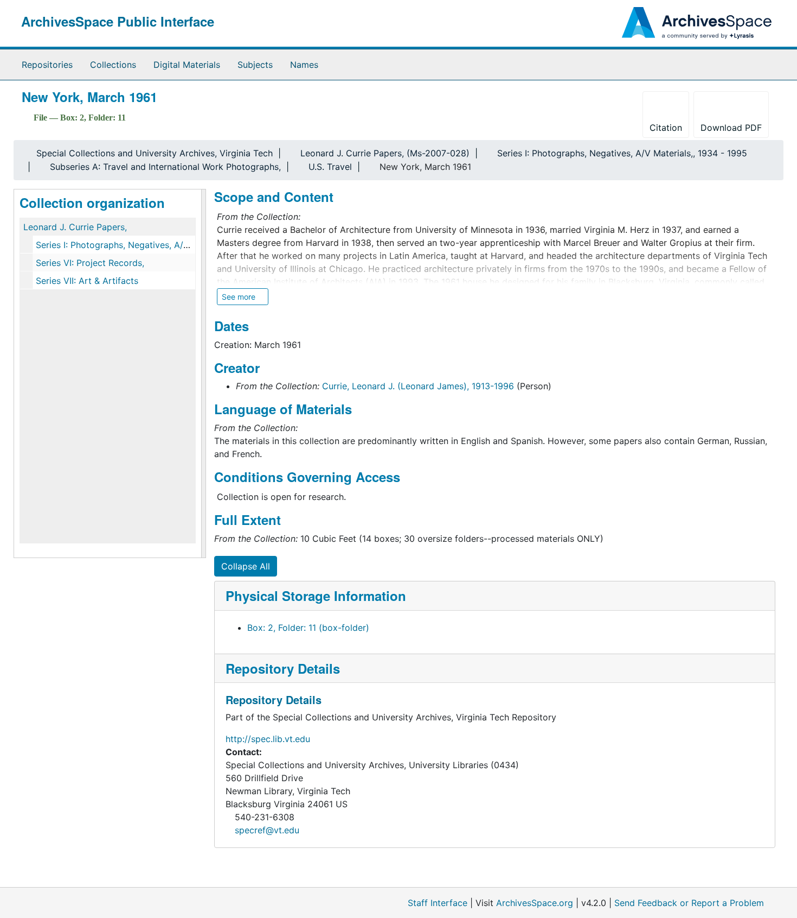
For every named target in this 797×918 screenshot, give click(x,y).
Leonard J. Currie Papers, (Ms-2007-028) (385, 153)
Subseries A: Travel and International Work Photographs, (165, 166)
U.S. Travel (330, 166)
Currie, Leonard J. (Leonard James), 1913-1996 (418, 386)
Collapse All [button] (245, 566)
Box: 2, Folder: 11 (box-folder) (308, 627)
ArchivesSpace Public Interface (117, 21)
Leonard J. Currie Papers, (75, 226)
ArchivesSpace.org (534, 902)
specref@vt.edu (267, 830)
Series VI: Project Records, (90, 262)
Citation (666, 127)
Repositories (47, 64)
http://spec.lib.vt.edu (268, 738)
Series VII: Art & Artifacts (87, 280)
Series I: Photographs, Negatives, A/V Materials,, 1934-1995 (158, 244)
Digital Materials (186, 64)
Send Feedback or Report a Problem (689, 902)
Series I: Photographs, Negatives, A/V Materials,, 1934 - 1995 (622, 153)
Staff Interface (437, 902)
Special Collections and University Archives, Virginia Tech (154, 153)
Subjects (255, 64)
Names (304, 64)
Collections (113, 64)
